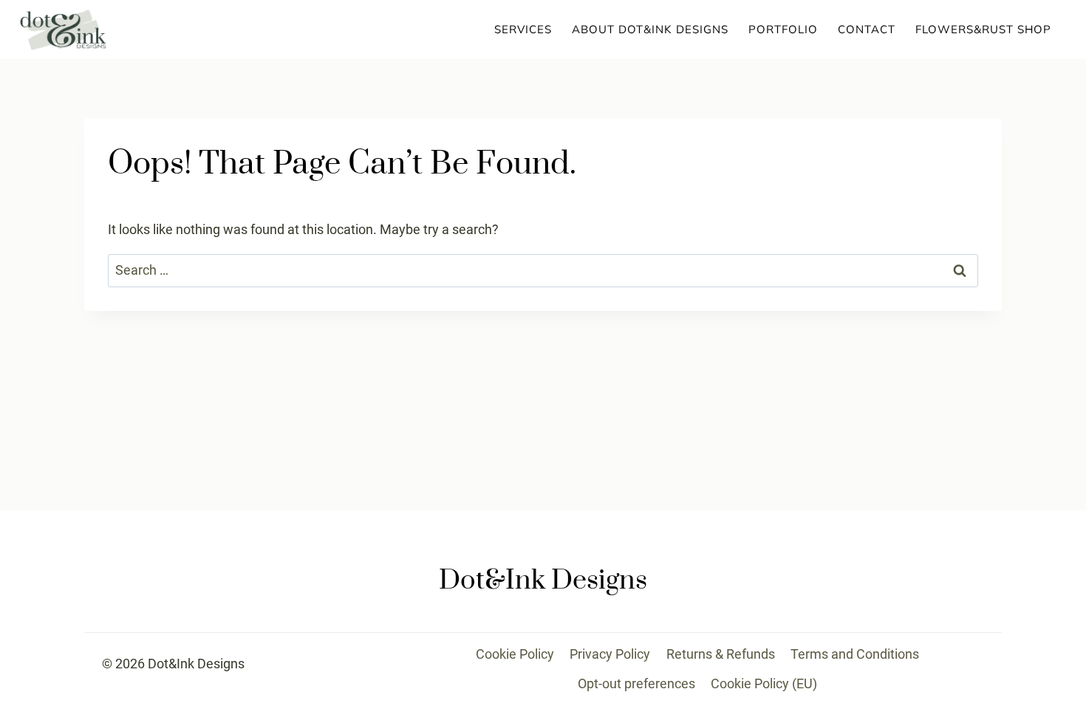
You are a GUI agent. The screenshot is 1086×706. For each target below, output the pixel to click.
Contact (866, 29)
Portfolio (783, 29)
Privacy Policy (610, 654)
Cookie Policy (515, 654)
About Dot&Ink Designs (650, 29)
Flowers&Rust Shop (983, 29)
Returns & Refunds (720, 654)
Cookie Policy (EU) (764, 683)
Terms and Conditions (854, 654)
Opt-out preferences (636, 683)
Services (523, 29)
